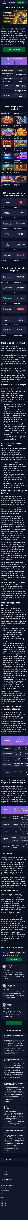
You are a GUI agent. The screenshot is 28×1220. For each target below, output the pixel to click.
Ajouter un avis (14, 959)
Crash (17, 113)
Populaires (4, 113)
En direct (11, 113)
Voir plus (14, 1023)
